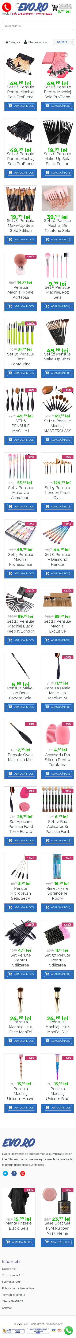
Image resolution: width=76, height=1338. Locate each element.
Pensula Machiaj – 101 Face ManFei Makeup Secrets (21, 1032)
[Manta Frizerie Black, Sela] (19, 1201)
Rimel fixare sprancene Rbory (57, 893)
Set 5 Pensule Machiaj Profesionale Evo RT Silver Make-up (20, 564)
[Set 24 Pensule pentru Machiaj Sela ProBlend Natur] (21, 65)
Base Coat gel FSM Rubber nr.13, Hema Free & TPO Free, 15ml (57, 1233)
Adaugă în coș (24, 105)
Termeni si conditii (13, 1294)
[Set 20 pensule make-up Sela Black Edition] (57, 132)
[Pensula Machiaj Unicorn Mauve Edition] (21, 1067)
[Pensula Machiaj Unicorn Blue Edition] (57, 1067)
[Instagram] (23, 1173)
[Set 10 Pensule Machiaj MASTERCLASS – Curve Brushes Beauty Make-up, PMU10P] (57, 399)
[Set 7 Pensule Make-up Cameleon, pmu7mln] (21, 465)
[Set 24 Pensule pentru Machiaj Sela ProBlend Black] (21, 132)
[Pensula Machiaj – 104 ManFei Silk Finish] (57, 1000)
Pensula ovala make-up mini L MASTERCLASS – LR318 (20, 765)
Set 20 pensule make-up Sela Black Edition (57, 159)
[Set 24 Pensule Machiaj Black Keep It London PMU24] (21, 599)
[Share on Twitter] (6, 1173)
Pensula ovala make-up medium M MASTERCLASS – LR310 (57, 698)
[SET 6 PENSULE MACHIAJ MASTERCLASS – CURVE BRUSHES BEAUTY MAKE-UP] (21, 399)
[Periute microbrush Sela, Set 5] (21, 866)
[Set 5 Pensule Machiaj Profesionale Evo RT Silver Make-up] (21, 532)
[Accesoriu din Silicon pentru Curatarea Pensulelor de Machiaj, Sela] (57, 733)
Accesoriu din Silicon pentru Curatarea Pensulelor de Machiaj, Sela (57, 765)
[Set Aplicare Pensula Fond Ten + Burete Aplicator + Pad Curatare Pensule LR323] (21, 799)
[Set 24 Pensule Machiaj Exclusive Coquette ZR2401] (57, 599)
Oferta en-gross (37, 42)
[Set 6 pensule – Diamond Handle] (57, 532)
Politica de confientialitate (18, 1288)
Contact (7, 1307)
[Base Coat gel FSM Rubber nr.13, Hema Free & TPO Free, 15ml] (57, 1201)
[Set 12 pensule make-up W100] (57, 332)
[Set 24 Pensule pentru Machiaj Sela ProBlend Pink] (57, 65)
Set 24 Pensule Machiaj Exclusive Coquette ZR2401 (57, 631)
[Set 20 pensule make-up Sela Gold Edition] (21, 198)
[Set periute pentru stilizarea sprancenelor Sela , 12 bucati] (21, 933)
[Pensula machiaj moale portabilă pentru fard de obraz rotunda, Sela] (21, 265)
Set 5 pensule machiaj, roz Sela (57, 292)
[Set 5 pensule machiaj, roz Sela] (57, 265)
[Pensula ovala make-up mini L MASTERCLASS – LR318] (21, 733)
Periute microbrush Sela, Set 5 (20, 893)
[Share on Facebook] (14, 1173)
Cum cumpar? (11, 1275)
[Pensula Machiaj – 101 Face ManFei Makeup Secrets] (21, 1000)
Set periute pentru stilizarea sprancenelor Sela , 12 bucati (20, 965)
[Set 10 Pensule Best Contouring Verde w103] (21, 332)
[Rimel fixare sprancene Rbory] (57, 866)
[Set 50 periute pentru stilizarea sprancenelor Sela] (57, 933)
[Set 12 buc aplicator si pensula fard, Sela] (57, 799)
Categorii (14, 42)
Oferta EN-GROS (12, 1301)
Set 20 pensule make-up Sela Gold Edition (20, 225)
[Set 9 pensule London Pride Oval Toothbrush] (57, 465)
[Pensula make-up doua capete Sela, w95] (21, 666)
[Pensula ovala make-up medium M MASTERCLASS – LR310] (57, 666)
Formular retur (11, 1281)
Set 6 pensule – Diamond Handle (57, 559)
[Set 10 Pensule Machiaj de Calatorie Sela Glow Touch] (57, 198)
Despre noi (9, 1268)
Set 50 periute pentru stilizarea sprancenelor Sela (57, 965)
